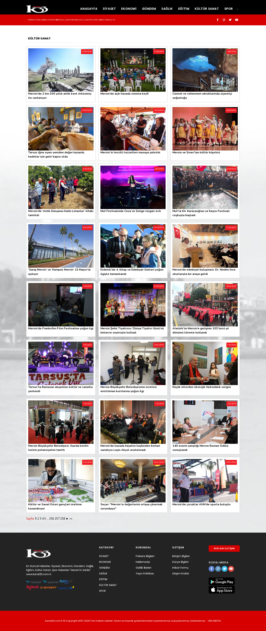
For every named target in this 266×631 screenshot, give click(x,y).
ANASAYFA (88, 9)
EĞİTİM (183, 9)
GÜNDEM (149, 9)
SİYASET (109, 9)
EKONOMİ (128, 9)
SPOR (228, 9)
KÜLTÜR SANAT (207, 9)
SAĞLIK (167, 9)
